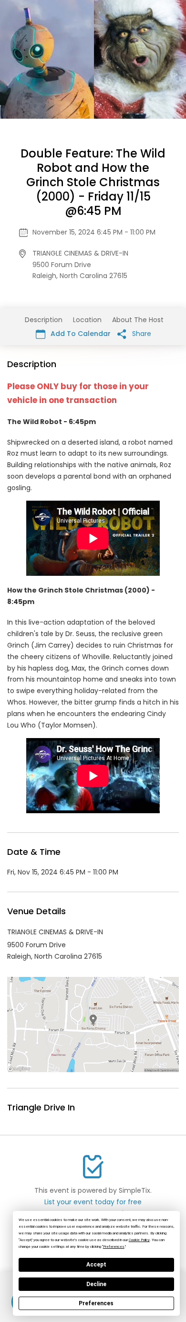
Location (87, 320)
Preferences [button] (113, 1246)
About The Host (138, 320)
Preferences (96, 1303)
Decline (96, 1284)
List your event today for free (93, 1202)
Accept (96, 1264)
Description (43, 320)
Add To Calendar (80, 333)
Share (140, 333)
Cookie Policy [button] (139, 1240)
